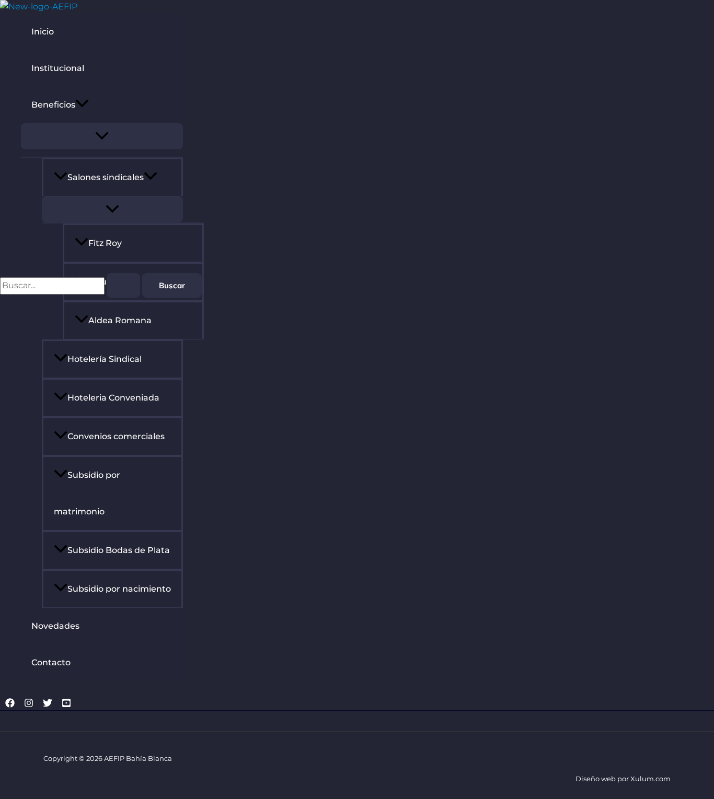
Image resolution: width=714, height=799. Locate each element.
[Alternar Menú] (102, 136)
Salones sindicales (105, 177)
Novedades (55, 626)
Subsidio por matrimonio (87, 493)
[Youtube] (66, 705)
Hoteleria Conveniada (113, 398)
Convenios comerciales (116, 436)
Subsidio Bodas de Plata (118, 550)
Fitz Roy (105, 243)
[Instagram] (28, 705)
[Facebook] (10, 705)
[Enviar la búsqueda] (123, 285)
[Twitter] (47, 705)
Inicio (42, 32)
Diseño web (595, 778)
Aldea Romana (120, 320)
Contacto (51, 662)
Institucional (57, 68)
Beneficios (53, 105)
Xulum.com (650, 778)
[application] (82, 105)
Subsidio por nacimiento (119, 589)
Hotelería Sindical (104, 359)
